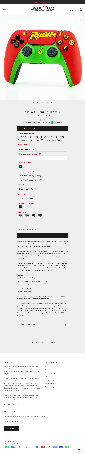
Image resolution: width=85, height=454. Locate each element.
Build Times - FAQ (42, 2)
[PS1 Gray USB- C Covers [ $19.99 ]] (27, 216)
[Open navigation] (4, 9)
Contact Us (48, 370)
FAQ (46, 377)
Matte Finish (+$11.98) (29, 137)
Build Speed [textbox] (22, 194)
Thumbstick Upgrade (42, 172)
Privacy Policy (49, 380)
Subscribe (11, 428)
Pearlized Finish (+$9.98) (29, 140)
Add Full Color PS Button (26, 163)
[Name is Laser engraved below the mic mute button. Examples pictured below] (40, 154)
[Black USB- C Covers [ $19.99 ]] (40, 216)
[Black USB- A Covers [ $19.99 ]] (33, 216)
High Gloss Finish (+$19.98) (53, 137)
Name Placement (27, 325)
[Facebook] (4, 404)
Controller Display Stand (26, 203)
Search (47, 366)
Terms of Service (50, 384)
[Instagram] (14, 404)
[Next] (51, 102)
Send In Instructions (51, 373)
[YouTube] (18, 404)
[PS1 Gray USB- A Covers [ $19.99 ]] (20, 216)
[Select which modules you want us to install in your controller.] (34, 171)
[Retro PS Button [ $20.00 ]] (20, 166)
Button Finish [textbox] (22, 145)
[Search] (76, 9)
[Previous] (33, 102)
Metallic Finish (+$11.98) (53, 140)
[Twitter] (9, 404)
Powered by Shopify (11, 444)
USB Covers (22, 212)
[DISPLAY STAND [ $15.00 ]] (20, 207)
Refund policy (49, 387)
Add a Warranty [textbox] (23, 185)
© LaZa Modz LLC (12, 441)
